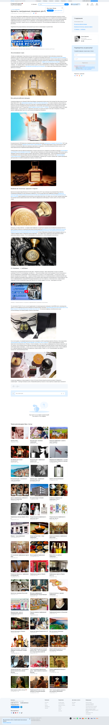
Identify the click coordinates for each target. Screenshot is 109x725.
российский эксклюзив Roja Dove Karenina (35, 66)
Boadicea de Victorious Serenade (18, 232)
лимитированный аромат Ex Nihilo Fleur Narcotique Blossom (35, 102)
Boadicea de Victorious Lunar (45, 230)
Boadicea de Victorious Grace (19, 230)
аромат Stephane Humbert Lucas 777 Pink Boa (38, 107)
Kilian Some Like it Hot (35, 309)
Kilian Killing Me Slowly (51, 307)
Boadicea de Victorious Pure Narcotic (32, 194)
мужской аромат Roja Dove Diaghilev (58, 57)
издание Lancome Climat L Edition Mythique (31, 144)
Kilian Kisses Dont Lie (25, 309)
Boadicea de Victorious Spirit (31, 232)
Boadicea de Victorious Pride (58, 230)
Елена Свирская (85, 36)
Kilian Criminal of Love (15, 309)
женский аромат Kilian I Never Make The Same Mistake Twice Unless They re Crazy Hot (29, 342)
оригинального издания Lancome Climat (53, 143)
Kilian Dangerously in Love (62, 307)
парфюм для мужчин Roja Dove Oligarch (50, 61)
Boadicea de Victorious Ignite (32, 230)
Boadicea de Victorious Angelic (49, 229)
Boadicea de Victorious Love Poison (47, 194)
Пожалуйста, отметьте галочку (79, 65)
